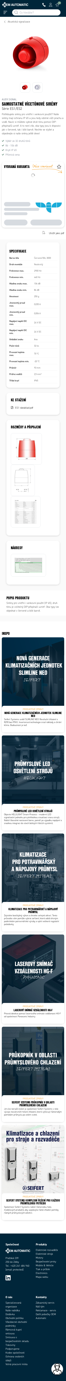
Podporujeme (12, 1348)
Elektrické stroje (44, 1253)
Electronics (41, 1273)
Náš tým (40, 1306)
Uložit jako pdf (56, 233)
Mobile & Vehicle (45, 1265)
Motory (39, 1257)
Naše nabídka (13, 1310)
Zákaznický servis (45, 1302)
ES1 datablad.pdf (24, 407)
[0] (57, 5)
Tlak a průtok (43, 1269)
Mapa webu (42, 1277)
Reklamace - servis (46, 1310)
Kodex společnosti (15, 1352)
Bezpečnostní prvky (46, 1261)
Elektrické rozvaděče (47, 1250)
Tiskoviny (10, 1345)
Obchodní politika (14, 1318)
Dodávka (10, 1314)
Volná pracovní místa (16, 1364)
